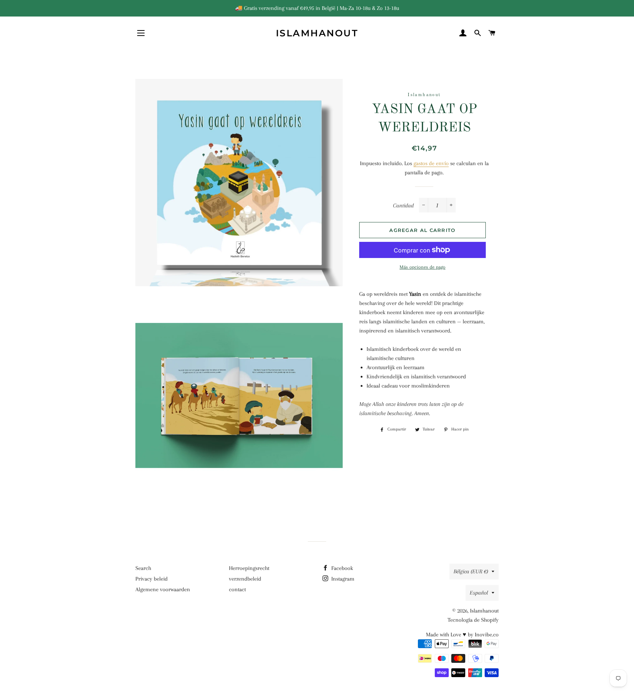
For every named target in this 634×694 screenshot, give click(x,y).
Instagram (342, 578)
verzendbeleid (245, 578)
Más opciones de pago (422, 267)
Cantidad (403, 205)
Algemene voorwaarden (162, 589)
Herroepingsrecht (249, 568)
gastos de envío (431, 163)
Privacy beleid (151, 578)
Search (143, 568)
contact (237, 589)
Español (479, 592)
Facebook (341, 568)
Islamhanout (317, 33)
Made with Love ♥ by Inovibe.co (462, 634)
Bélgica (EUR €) (470, 571)
